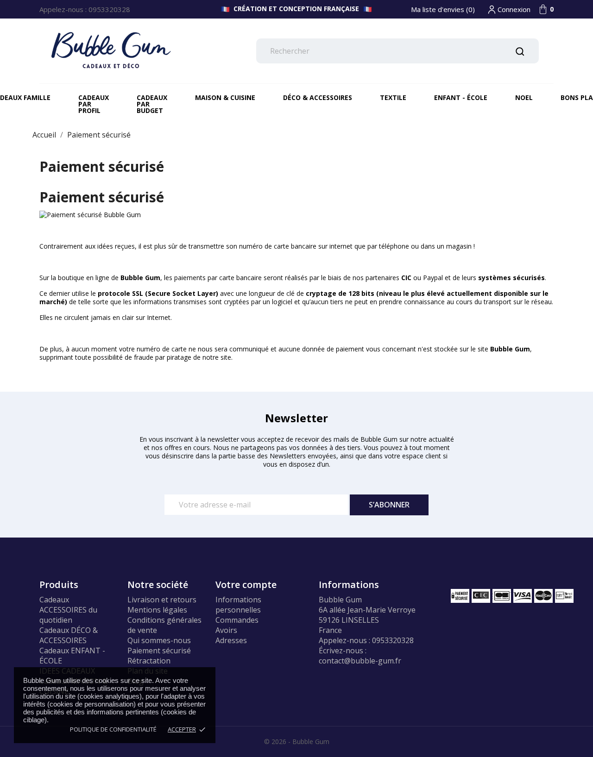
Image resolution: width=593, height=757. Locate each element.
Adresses (231, 640)
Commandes (237, 620)
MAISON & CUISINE (225, 97)
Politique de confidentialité (113, 729)
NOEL (524, 97)
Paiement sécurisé (159, 650)
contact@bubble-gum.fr (360, 661)
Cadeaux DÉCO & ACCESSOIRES (68, 635)
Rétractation (148, 661)
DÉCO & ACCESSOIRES (317, 97)
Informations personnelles (238, 604)
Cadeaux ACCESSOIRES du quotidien (68, 609)
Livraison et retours (161, 599)
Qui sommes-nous (159, 640)
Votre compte (246, 584)
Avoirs (226, 630)
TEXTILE (393, 97)
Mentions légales (157, 610)
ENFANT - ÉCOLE (460, 97)
